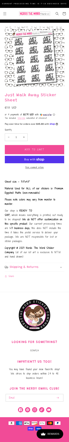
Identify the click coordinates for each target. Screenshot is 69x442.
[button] (4, 13)
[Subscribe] (57, 398)
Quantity (8, 129)
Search (34, 350)
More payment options (34, 167)
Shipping (21, 118)
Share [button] (11, 276)
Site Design (18, 436)
